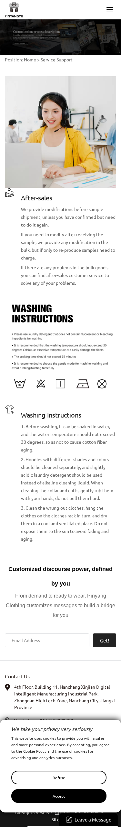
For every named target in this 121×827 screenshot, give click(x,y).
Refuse (59, 777)
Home (30, 59)
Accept (59, 796)
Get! (104, 640)
